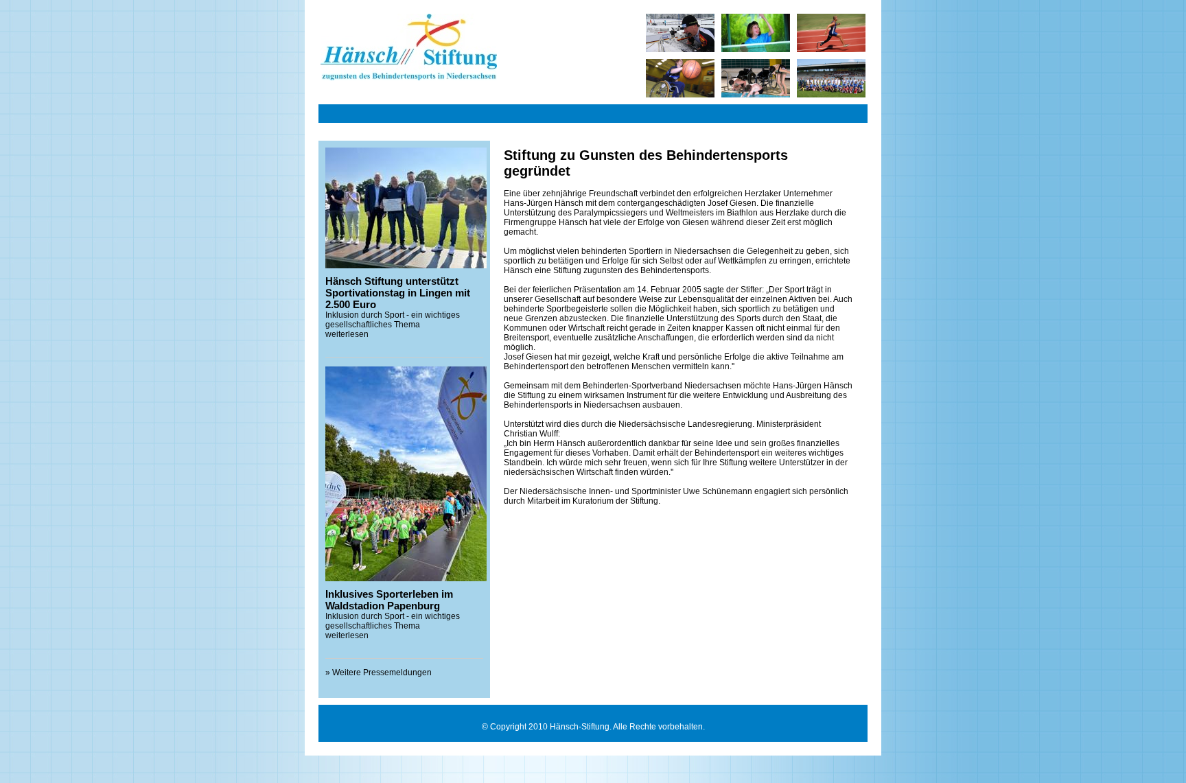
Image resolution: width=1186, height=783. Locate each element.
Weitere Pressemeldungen (382, 672)
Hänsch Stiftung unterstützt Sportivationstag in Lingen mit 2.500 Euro (397, 292)
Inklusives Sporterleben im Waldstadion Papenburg (389, 599)
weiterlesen (347, 334)
